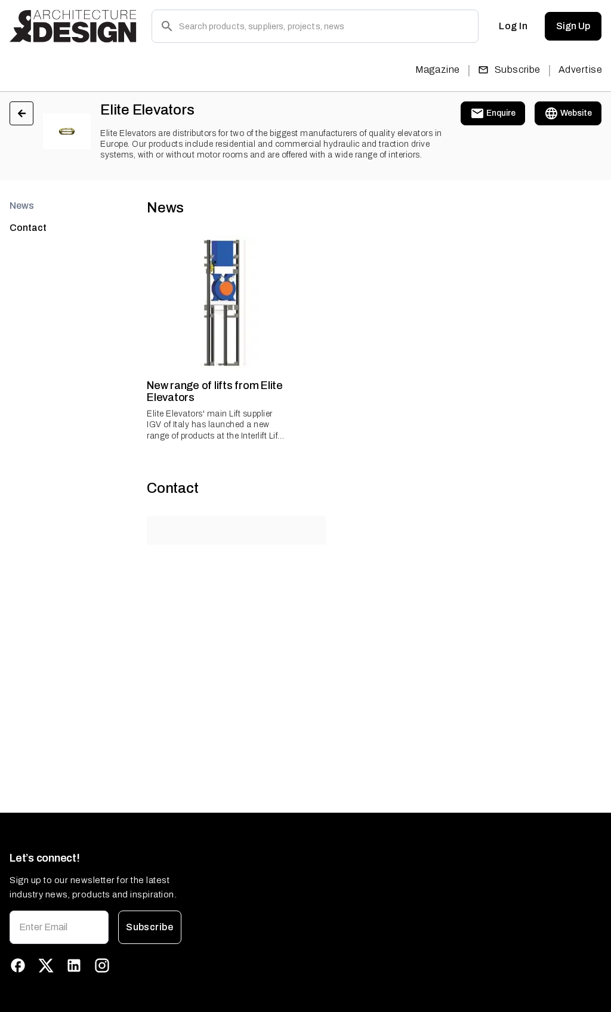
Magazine (437, 69)
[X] (46, 965)
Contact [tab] (28, 228)
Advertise (580, 69)
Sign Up (573, 26)
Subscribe (518, 69)
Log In (513, 26)
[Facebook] (18, 965)
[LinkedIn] (74, 965)
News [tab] (22, 205)
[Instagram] (102, 965)
